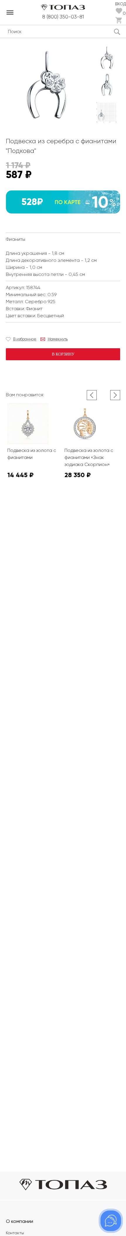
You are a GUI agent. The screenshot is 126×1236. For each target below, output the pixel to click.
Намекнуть (58, 339)
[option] (106, 57)
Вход (120, 3)
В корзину (63, 354)
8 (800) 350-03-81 (63, 17)
